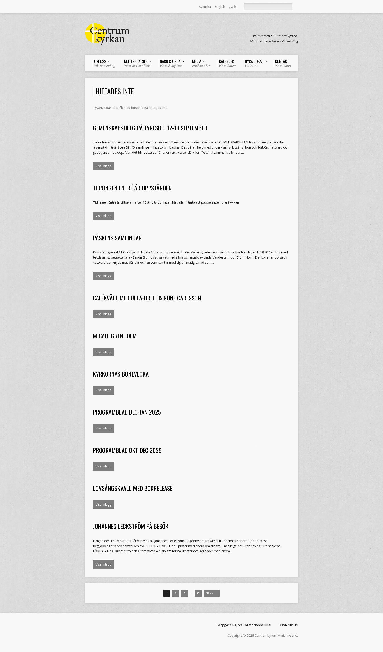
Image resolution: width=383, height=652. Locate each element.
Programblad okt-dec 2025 (127, 450)
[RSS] (87, 6)
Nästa (210, 593)
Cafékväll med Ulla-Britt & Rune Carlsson (147, 297)
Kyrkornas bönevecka (121, 373)
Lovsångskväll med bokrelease (132, 488)
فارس (233, 6)
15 (198, 593)
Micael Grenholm (115, 335)
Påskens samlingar (117, 237)
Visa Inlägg (103, 166)
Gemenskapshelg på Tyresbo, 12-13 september (150, 127)
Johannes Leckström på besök (130, 526)
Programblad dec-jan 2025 (127, 411)
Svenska (205, 6)
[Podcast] (99, 6)
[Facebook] (93, 6)
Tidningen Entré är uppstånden (132, 187)
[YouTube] (105, 6)
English (220, 6)
